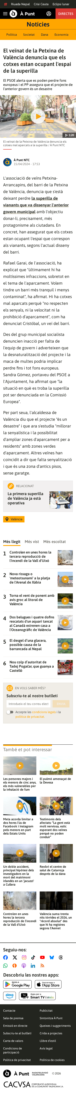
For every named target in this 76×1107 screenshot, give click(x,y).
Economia (61, 34)
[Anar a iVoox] (15, 965)
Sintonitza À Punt (51, 1018)
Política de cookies (52, 1060)
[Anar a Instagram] (25, 957)
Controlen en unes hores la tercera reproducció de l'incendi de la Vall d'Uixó (19, 919)
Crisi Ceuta (41, 4)
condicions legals (44, 712)
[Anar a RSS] (43, 965)
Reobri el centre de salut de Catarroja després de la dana (53, 870)
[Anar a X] (16, 957)
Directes (65, 14)
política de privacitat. (30, 716)
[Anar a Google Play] (17, 984)
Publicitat (46, 1010)
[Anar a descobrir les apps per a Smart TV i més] (37, 996)
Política (11, 34)
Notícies (38, 24)
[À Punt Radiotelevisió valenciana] (25, 1073)
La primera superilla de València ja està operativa (25, 498)
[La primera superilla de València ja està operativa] (61, 500)
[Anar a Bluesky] (53, 957)
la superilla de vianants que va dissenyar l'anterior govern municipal (36, 205)
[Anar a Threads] (62, 957)
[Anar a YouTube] (43, 957)
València (16, 519)
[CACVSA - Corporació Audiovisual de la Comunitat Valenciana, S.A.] (33, 1084)
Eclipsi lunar (61, 4)
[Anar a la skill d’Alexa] (9, 996)
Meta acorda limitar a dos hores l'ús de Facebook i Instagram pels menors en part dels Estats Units (18, 826)
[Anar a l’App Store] (48, 984)
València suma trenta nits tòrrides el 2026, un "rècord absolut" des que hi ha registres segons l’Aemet (56, 921)
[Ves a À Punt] (22, 13)
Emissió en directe (15, 1025)
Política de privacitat (17, 1060)
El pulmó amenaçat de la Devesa (55, 780)
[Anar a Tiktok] (34, 957)
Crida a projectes (51, 1033)
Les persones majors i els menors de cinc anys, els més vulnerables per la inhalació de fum (19, 784)
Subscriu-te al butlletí (17, 1033)
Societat (29, 34)
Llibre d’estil (48, 1041)
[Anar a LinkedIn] (34, 965)
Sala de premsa (13, 1018)
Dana (44, 34)
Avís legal (46, 1048)
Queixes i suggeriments (55, 1025)
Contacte (9, 1010)
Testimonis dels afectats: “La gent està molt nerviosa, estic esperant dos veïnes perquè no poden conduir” (55, 828)
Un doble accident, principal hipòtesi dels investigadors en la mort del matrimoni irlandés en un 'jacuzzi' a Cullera (18, 875)
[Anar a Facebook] (6, 957)
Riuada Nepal (20, 4)
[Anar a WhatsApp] (6, 965)
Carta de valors (13, 1041)
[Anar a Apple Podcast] (25, 965)
